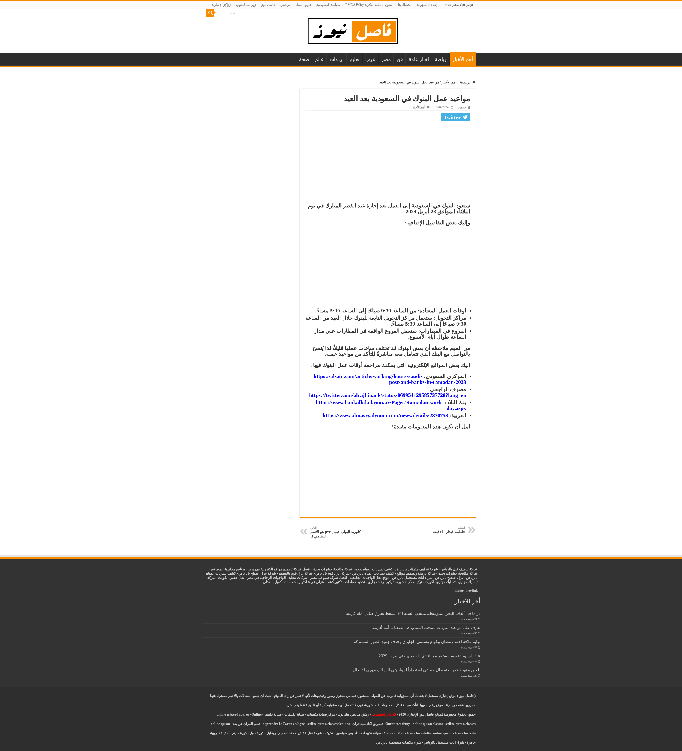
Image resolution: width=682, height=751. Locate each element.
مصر (386, 59)
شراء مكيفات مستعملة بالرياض (398, 742)
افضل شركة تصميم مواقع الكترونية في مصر (279, 569)
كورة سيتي (238, 733)
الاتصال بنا (404, 5)
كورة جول (256, 733)
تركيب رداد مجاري (381, 582)
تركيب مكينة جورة (409, 582)
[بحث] (210, 13)
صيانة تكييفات (294, 714)
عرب (370, 59)
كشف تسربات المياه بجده (374, 569)
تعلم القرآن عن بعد (246, 724)
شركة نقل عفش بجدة (306, 733)
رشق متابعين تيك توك (353, 714)
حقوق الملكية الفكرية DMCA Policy (369, 5)
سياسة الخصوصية (328, 5)
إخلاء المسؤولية (427, 5)
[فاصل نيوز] (355, 30)
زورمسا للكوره (246, 5)
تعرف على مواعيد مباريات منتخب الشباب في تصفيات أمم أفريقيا (425, 627)
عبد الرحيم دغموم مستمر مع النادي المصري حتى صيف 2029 (429, 655)
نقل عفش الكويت (231, 578)
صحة (304, 59)
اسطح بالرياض (446, 578)
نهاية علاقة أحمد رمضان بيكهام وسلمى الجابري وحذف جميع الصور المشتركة (417, 641)
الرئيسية (465, 82)
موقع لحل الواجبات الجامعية (369, 578)
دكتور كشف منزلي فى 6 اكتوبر (320, 582)
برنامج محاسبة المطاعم (228, 569)
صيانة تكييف (273, 714)
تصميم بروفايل (277, 733)
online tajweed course (233, 714)
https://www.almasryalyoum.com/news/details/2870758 (385, 415)
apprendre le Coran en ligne (284, 724)
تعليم (354, 59)
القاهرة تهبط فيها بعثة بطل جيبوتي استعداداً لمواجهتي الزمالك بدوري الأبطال (416, 670)
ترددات (337, 59)
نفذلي (267, 582)
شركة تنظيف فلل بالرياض (459, 569)
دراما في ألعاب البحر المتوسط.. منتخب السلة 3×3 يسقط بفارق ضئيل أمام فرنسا (413, 613)
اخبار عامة (419, 59)
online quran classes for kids (328, 724)
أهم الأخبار (462, 59)
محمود (462, 107)
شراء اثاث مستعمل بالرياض (412, 578)
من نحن (285, 5)
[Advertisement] (387, 163)
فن (400, 59)
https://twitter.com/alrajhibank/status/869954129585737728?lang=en (387, 395)
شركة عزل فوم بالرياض (332, 573)
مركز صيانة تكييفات (321, 714)
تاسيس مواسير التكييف (341, 733)
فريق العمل (303, 5)
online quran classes (428, 724)
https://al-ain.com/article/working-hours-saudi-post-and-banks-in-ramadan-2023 (390, 379)
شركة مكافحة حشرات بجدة (458, 573)
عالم (319, 59)
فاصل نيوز (268, 5)
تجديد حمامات (355, 582)
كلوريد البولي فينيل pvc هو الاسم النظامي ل (335, 532)
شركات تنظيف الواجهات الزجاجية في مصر (277, 578)
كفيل (278, 582)
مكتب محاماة (393, 733)
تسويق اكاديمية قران (367, 724)
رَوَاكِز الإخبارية (221, 5)
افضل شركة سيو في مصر (328, 578)
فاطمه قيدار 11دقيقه (449, 530)
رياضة (440, 59)
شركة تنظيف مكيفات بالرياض (416, 569)
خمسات (290, 582)
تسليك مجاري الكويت (440, 582)
